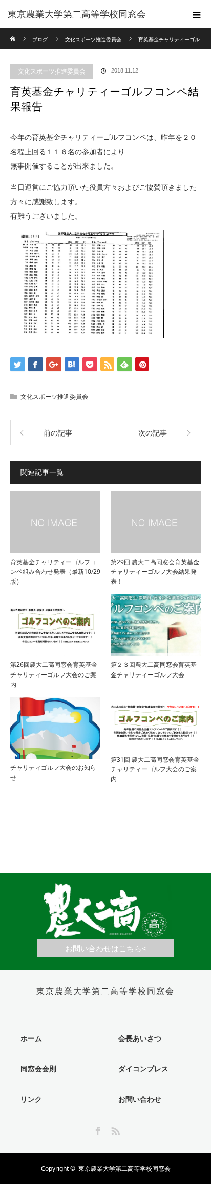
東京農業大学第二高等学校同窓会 (77, 14)
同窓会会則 (38, 1068)
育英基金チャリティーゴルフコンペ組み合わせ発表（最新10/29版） (55, 572)
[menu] (196, 14)
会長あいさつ (139, 1038)
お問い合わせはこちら (103, 948)
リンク (31, 1099)
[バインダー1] (87, 335)
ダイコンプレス (143, 1068)
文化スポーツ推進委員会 (52, 71)
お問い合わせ (139, 1099)
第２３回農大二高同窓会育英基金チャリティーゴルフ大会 (154, 669)
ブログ (40, 39)
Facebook (96, 1129)
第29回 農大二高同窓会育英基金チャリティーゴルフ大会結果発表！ (155, 572)
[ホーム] (13, 32)
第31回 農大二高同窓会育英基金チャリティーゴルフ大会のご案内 (155, 769)
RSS (114, 1129)
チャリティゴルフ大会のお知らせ (53, 772)
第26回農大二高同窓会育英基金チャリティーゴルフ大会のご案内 (53, 674)
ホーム (31, 1038)
